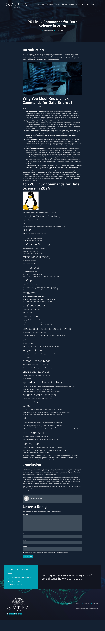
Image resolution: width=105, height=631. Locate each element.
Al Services (50, 4)
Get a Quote (90, 4)
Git (39, 152)
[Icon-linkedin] (10, 614)
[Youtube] (14, 614)
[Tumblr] (21, 614)
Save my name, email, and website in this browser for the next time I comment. (46, 553)
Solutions (64, 4)
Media (78, 4)
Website (25, 546)
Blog (83, 4)
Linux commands (37, 212)
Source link (26, 491)
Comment (26, 514)
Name (25, 534)
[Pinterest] (19, 614)
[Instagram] (16, 614)
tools (72, 176)
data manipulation (61, 145)
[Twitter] (12, 614)
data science (28, 107)
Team (57, 4)
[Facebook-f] (7, 614)
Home (37, 4)
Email (25, 540)
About (43, 4)
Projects (71, 4)
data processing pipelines (50, 479)
